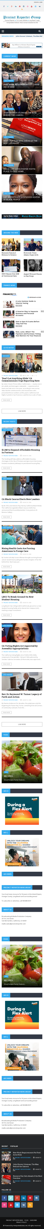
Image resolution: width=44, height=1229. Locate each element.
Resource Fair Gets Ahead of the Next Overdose (20, 142)
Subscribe (33, 1220)
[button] (22, 304)
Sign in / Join (38, 2)
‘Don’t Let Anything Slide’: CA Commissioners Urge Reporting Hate (20, 379)
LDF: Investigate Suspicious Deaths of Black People (21, 198)
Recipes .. (9, 776)
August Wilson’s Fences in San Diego (33, 275)
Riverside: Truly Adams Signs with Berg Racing (31, 255)
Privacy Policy (21, 1222)
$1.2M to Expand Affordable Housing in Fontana (21, 451)
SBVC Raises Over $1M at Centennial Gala (10, 275)
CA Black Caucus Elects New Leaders (21, 499)
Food (6, 772)
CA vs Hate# (6, 356)
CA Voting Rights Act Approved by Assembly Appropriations (20, 647)
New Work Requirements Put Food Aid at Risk (21, 85)
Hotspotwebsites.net (20, 1225)
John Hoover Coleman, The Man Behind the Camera (20, 113)
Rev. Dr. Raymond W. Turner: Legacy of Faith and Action (22, 695)
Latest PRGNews (8, 81)
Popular (14, 1146)
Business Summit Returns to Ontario (9, 254)
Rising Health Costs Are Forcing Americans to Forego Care (18, 549)
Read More (6, 400)
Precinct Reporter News (10, 375)
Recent (5, 1146)
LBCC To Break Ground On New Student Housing (18, 598)
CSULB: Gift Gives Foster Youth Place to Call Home (19, 170)
